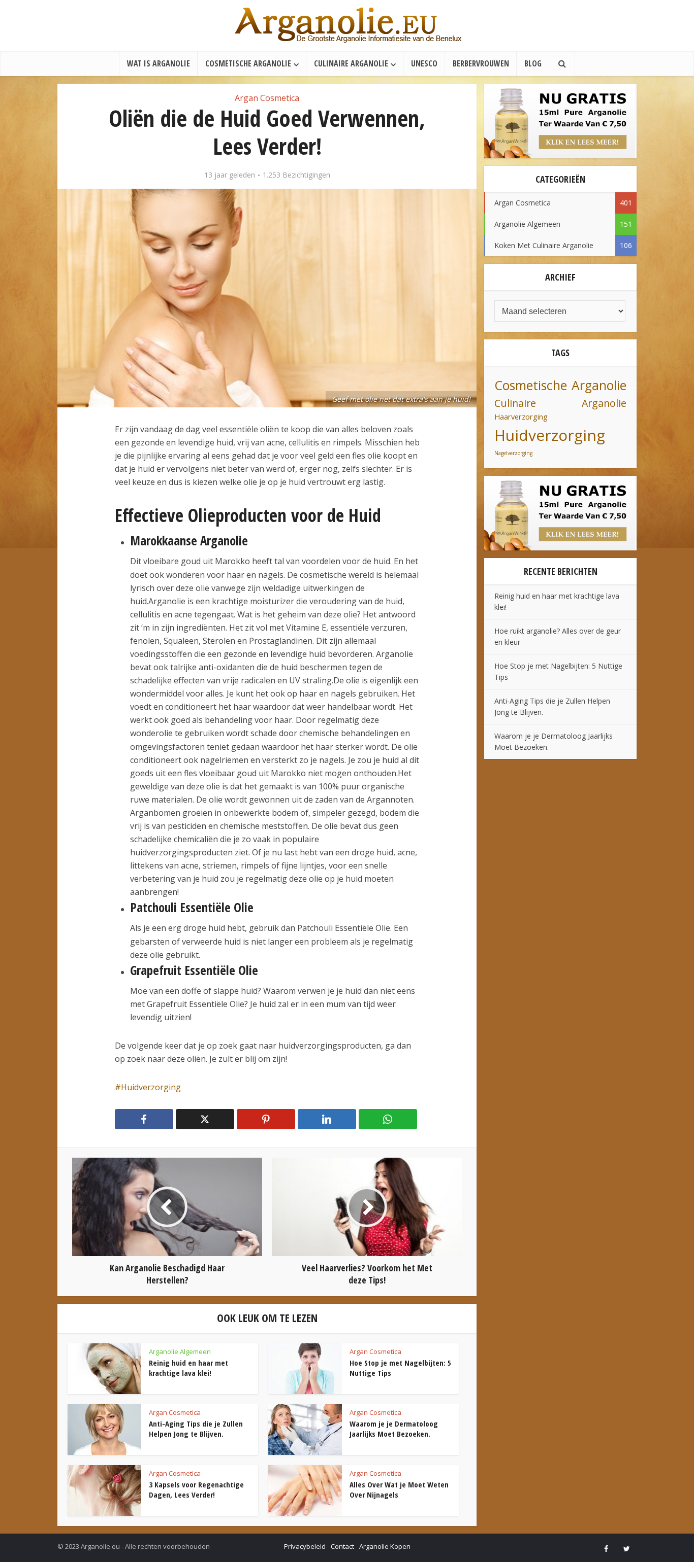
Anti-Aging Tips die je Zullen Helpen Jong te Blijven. (196, 1428)
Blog (533, 63)
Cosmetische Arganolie (248, 63)
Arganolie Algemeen (180, 1351)
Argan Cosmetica (267, 97)
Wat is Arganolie (158, 63)
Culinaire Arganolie (351, 63)
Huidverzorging (151, 1087)
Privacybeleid (305, 1546)
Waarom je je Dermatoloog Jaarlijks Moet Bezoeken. (394, 1428)
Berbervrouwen (481, 63)
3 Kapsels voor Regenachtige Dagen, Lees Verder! (196, 1489)
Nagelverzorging (513, 453)
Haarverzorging (521, 417)
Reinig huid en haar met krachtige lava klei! (188, 1368)
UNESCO (424, 63)
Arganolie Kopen (385, 1546)
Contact (342, 1546)
